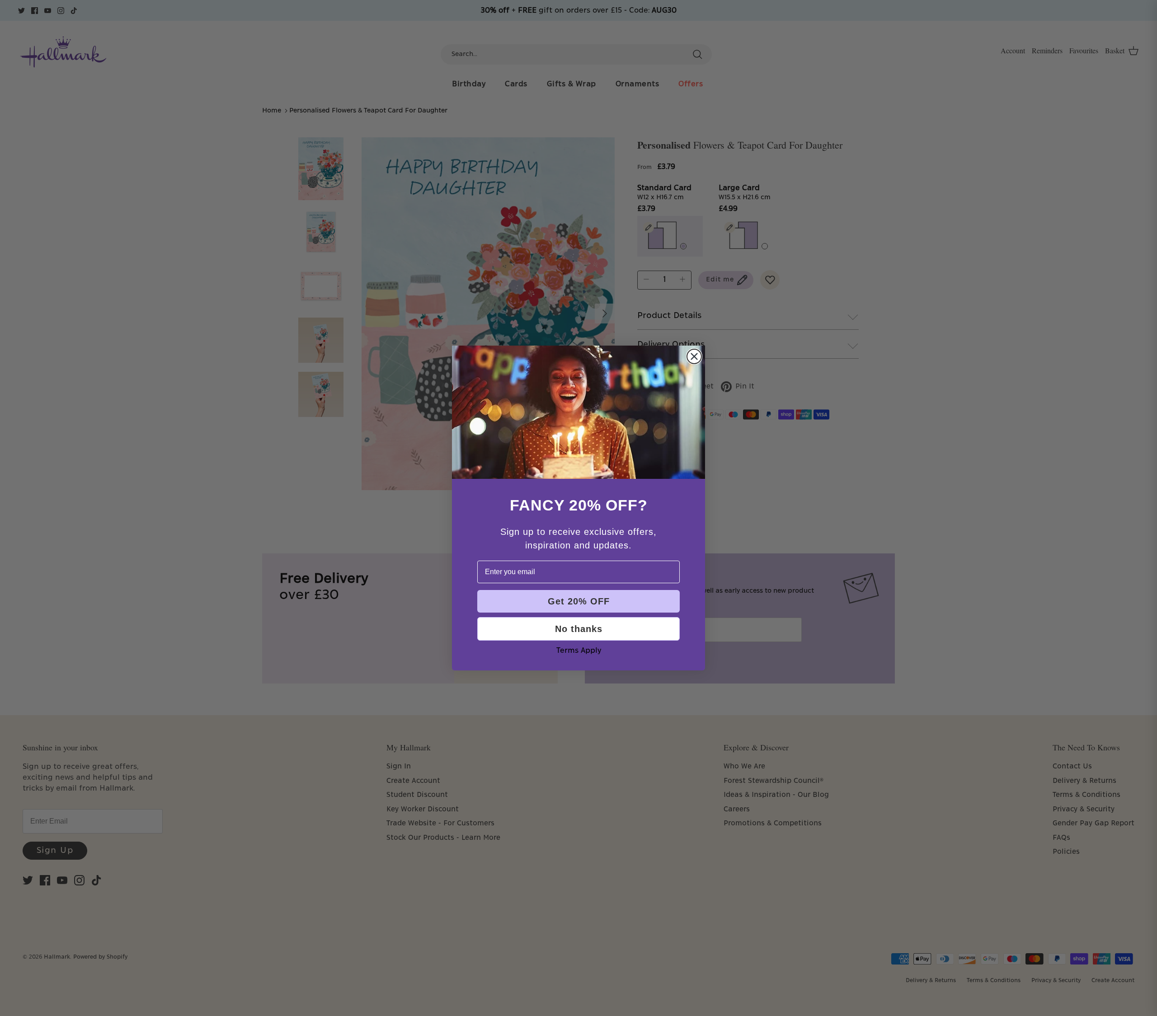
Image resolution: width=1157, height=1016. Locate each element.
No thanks (578, 629)
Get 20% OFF (579, 601)
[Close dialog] (694, 356)
